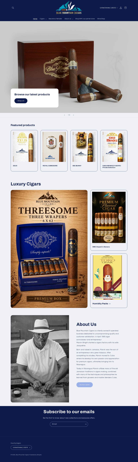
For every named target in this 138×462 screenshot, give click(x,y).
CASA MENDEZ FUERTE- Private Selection (112, 166)
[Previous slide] (64, 115)
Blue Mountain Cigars (22, 454)
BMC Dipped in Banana (101, 247)
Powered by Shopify (35, 454)
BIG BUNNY (77, 165)
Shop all (21, 101)
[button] (13, 7)
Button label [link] (85, 385)
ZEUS (15, 165)
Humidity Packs (100, 304)
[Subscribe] (85, 424)
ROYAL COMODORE (50, 165)
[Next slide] (73, 115)
